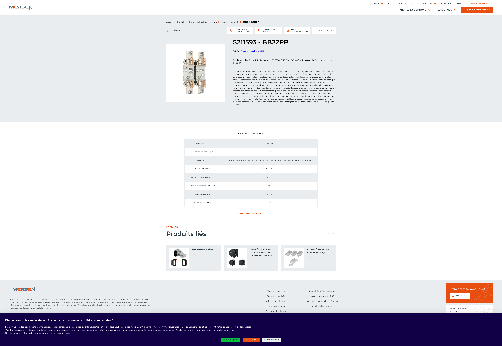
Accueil (169, 22)
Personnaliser (271, 339)
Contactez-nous (269, 30)
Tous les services (276, 306)
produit (479, 10)
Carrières (427, 4)
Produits (181, 22)
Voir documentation (299, 30)
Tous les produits (276, 291)
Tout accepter (230, 339)
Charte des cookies (33, 333)
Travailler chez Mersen (321, 306)
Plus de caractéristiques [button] (249, 213)
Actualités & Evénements (322, 291)
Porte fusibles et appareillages (203, 22)
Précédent (175, 30)
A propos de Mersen (276, 311)
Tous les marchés (276, 296)
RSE (389, 4)
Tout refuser (251, 339)
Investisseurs (406, 4)
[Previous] (328, 233)
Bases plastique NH (230, 22)
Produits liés (326, 30)
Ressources (444, 10)
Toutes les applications (276, 301)
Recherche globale (451, 4)
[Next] (334, 233)
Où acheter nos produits (242, 30)
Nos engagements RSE (322, 296)
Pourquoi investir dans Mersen (322, 301)
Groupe (376, 4)
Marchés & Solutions (411, 10)
